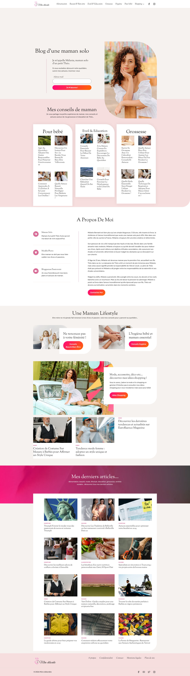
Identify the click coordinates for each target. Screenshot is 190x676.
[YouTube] (144, 672)
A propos (92, 658)
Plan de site (150, 658)
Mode (35, 445)
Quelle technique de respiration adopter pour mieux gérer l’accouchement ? (144, 188)
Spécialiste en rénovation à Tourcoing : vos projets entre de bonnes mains (135, 566)
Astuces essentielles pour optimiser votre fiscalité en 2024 (134, 527)
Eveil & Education (95, 3)
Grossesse (109, 3)
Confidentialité (106, 658)
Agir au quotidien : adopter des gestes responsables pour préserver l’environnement (44, 156)
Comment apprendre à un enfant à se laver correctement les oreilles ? (44, 189)
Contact (119, 658)
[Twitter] (149, 672)
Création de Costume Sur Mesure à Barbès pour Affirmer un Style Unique (51, 452)
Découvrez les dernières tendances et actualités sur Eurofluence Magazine (134, 424)
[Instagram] (154, 4)
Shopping (47, 523)
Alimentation (61, 3)
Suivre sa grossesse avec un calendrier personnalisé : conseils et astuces (127, 155)
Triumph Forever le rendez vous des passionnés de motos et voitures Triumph (59, 528)
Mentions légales (134, 658)
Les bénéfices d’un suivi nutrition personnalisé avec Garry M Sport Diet (97, 566)
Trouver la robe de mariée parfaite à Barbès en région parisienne (133, 603)
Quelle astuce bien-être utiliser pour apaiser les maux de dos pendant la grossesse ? (144, 155)
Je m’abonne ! (72, 87)
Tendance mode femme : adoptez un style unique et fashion (91, 452)
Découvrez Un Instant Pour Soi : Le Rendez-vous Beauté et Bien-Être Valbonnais (61, 155)
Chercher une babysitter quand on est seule (86, 183)
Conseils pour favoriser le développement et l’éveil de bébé (103, 184)
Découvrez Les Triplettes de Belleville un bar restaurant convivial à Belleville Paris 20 (97, 528)
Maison (83, 523)
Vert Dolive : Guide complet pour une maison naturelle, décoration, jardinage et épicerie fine (97, 604)
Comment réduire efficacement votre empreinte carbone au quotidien (96, 642)
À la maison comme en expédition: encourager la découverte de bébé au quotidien (103, 153)
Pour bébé (128, 3)
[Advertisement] (95, 23)
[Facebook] (149, 4)
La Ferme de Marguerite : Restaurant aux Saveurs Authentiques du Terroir (134, 642)
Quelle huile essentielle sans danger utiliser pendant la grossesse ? (127, 187)
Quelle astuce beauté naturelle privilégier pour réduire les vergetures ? (61, 191)
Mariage (122, 599)
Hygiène (118, 3)
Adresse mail (58, 77)
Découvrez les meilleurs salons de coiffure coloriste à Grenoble (58, 566)
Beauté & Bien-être (77, 3)
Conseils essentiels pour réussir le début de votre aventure (85, 152)
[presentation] (44, 140)
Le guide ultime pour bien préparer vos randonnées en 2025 (60, 642)
